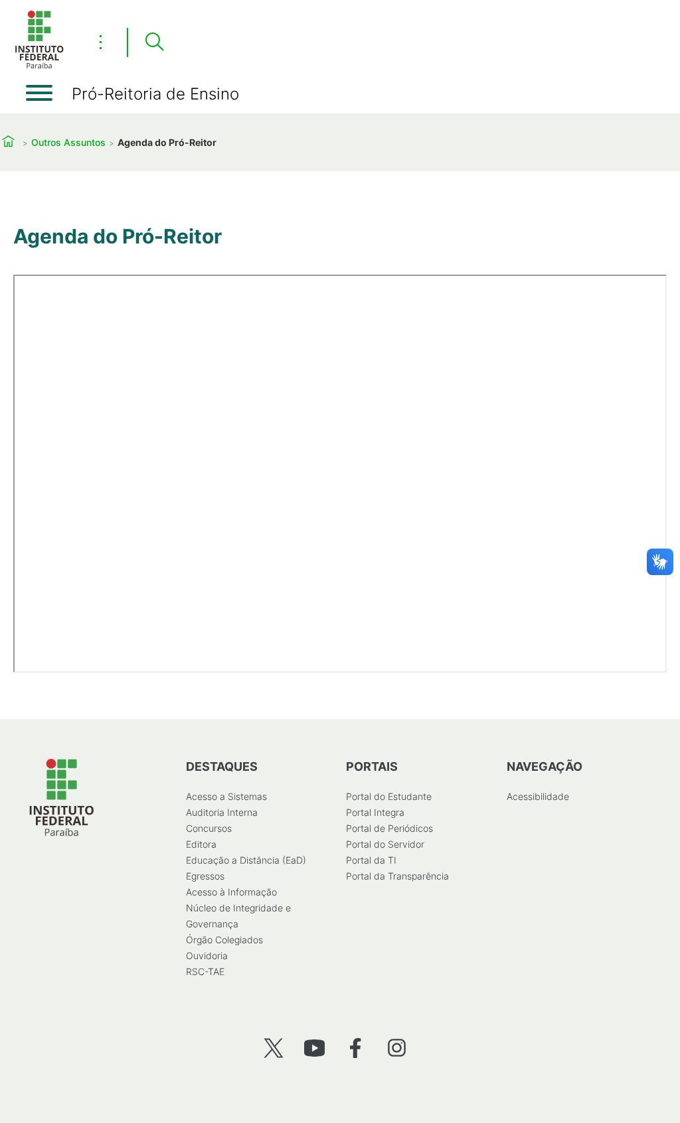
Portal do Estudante (389, 796)
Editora (201, 844)
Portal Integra (375, 812)
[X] (273, 1047)
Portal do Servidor (385, 844)
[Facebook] (355, 1047)
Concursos (209, 828)
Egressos (205, 876)
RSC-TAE (205, 971)
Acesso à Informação (231, 891)
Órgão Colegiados (224, 939)
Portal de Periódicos (389, 828)
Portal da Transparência (397, 876)
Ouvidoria (207, 955)
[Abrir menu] (39, 92)
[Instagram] (396, 1047)
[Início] (39, 66)
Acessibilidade (538, 796)
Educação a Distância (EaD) (246, 860)
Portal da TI (371, 860)
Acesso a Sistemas (226, 796)
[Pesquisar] (154, 42)
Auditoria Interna (222, 812)
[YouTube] (314, 1047)
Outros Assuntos (68, 142)
